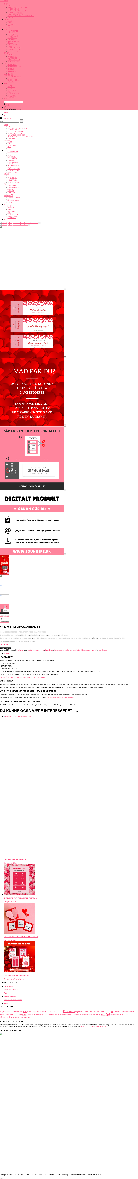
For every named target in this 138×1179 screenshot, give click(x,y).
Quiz (9, 92)
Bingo (10, 85)
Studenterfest (14, 48)
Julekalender (49, 650)
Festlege (73, 1011)
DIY (28, 1011)
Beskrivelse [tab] (7, 653)
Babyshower (13, 31)
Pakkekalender (76, 1014)
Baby (10, 21)
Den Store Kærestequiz (15, 859)
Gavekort (36, 650)
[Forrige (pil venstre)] (1, 1178)
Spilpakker (12, 95)
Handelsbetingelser (17, 11)
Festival (11, 34)
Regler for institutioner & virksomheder (93, 1026)
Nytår (10, 43)
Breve (10, 55)
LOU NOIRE (4, 1)
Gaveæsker (12, 58)
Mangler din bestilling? (18, 7)
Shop (6, 4)
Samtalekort (13, 93)
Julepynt (11, 68)
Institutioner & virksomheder (21, 16)
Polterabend (13, 44)
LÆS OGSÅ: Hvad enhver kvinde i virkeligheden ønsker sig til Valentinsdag (22, 677)
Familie (7, 19)
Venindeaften (14, 49)
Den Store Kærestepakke (16, 975)
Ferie (10, 88)
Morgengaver (14, 61)
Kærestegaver (14, 76)
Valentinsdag (13, 80)
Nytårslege (69, 1014)
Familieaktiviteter (49, 1011)
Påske (10, 46)
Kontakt (11, 17)
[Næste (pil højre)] (2, 1178)
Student (112, 1014)
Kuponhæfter (14, 60)
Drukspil (11, 87)
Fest (6, 29)
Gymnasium (107, 1011)
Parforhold (93, 650)
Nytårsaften (63, 1014)
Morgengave (85, 650)
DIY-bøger (12, 56)
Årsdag (11, 82)
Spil (5, 83)
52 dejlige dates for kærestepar (20, 898)
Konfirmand (8, 1014)
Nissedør (12, 71)
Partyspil (12, 90)
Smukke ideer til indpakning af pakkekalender (60, 697)
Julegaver (12, 65)
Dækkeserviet (40, 1011)
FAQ (9, 5)
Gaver (6, 53)
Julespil (11, 70)
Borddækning (18, 1011)
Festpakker (13, 51)
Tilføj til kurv (6, 648)
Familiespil (57, 1011)
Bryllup (11, 33)
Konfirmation (13, 39)
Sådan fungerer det (17, 14)
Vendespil (12, 97)
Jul (5, 63)
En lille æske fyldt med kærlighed (21, 937)
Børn (10, 22)
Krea (24, 1014)
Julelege (131, 1011)
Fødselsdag (13, 36)
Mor (9, 26)
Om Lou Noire (13, 9)
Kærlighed (8, 75)
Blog (6, 98)
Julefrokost (116, 1011)
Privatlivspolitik (15, 12)
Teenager (12, 24)
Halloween (12, 38)
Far (9, 27)
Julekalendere (14, 66)
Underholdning (8, 1017)
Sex (9, 78)
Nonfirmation (13, 41)
